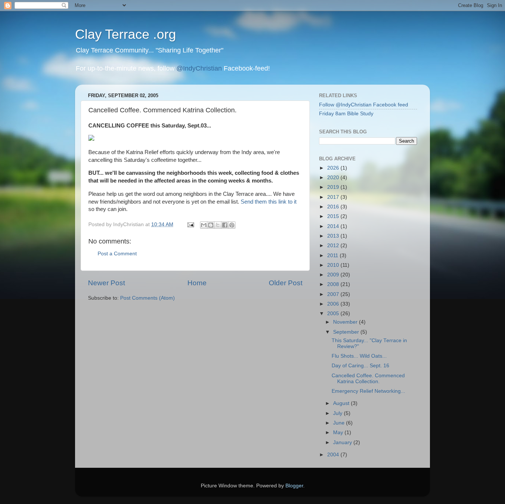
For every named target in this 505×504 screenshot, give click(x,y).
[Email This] (203, 225)
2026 (333, 168)
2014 (333, 226)
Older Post (285, 283)
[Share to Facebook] (224, 225)
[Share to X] (217, 225)
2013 (333, 236)
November (346, 322)
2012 (333, 245)
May (339, 432)
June (339, 423)
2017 (333, 197)
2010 (333, 265)
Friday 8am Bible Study (346, 113)
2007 (333, 294)
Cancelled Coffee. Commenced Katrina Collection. (368, 378)
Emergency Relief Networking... (368, 391)
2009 (333, 274)
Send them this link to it (268, 202)
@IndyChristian (199, 68)
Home (197, 283)
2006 (333, 304)
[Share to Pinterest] (231, 225)
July (338, 413)
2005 (333, 313)
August (342, 403)
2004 (333, 454)
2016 (333, 207)
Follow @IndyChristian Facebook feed (363, 105)
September (346, 332)
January (343, 442)
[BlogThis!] (210, 225)
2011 (333, 255)
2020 (333, 177)
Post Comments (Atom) (147, 298)
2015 (333, 216)
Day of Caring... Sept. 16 (360, 365)
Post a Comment (117, 253)
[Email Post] (190, 224)
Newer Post (106, 283)
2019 (333, 187)
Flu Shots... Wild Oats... (359, 356)
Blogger (294, 485)
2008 (333, 284)
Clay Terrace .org (125, 34)
